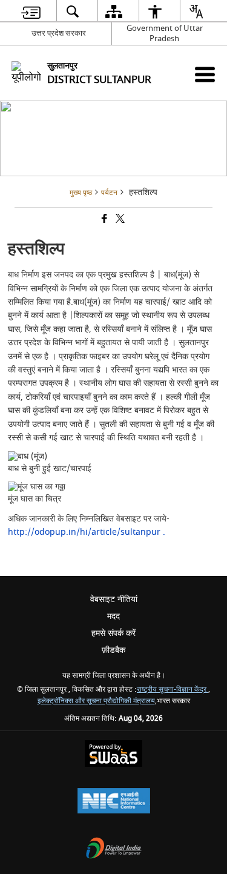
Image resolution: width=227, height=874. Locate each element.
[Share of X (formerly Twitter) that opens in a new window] (119, 220)
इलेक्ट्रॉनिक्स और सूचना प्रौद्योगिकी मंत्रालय (96, 701)
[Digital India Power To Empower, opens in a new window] (114, 849)
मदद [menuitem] (113, 616)
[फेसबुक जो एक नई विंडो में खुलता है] (103, 220)
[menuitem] (31, 11)
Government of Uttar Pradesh (165, 33)
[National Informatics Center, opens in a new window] (113, 802)
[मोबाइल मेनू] (204, 74)
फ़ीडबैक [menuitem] (113, 650)
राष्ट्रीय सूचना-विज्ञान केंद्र (172, 689)
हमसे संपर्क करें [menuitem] (113, 633)
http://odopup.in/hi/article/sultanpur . (86, 532)
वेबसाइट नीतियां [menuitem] (113, 599)
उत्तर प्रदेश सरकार (58, 33)
